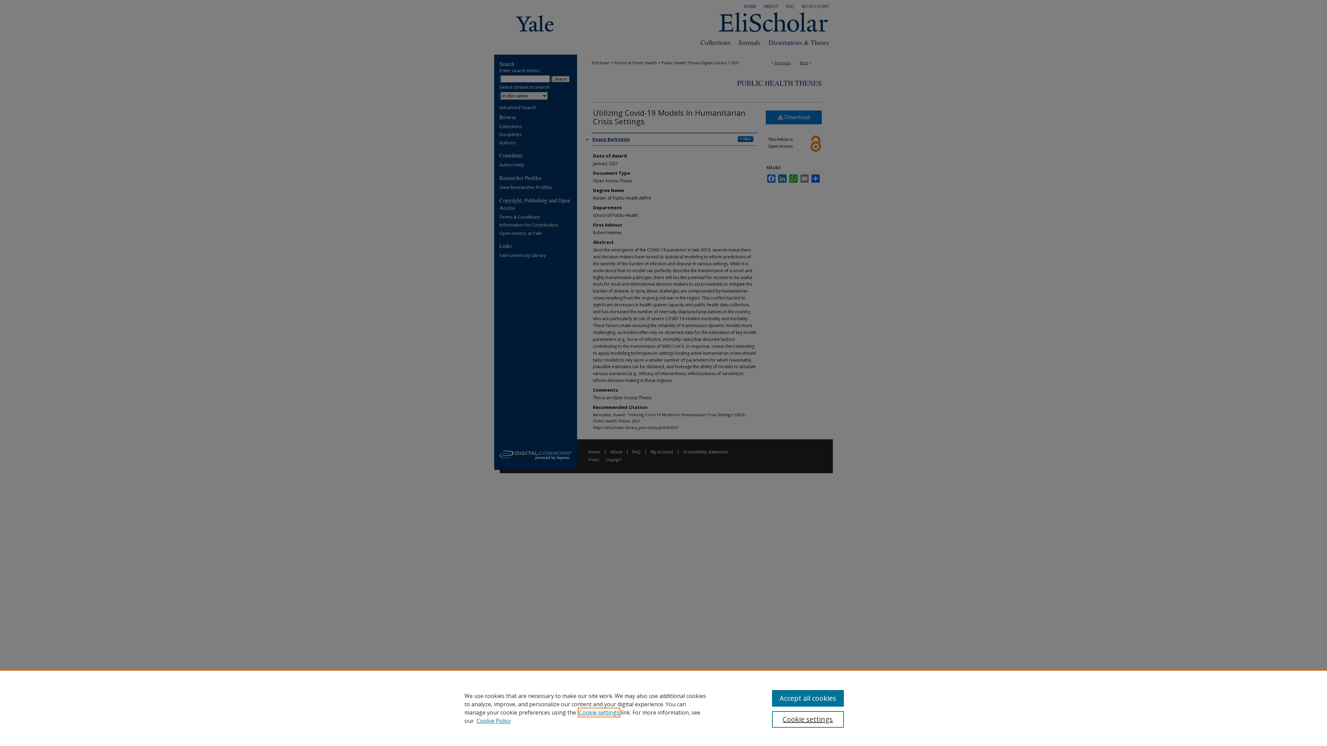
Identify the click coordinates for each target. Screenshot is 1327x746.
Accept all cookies (808, 698)
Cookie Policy (494, 721)
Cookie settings (599, 712)
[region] (663, 708)
